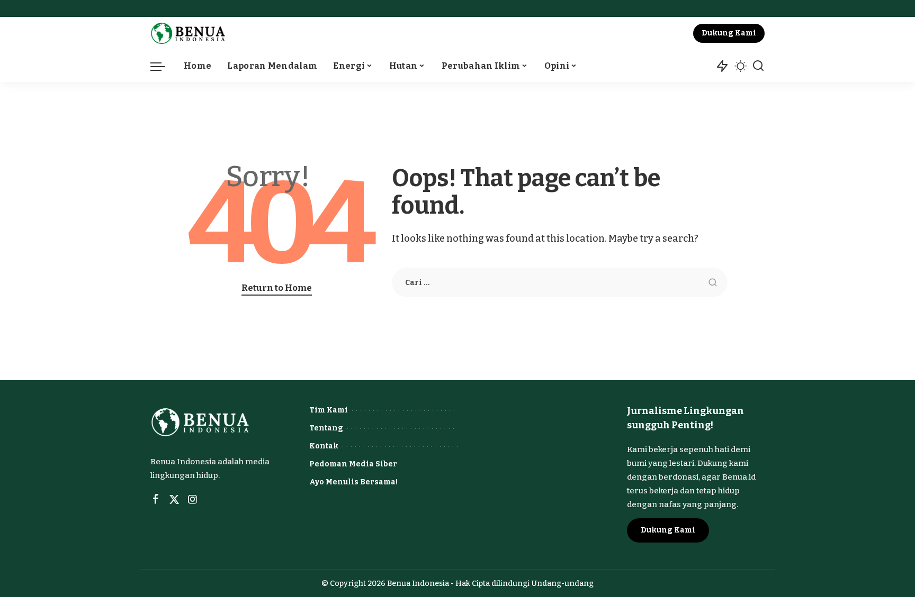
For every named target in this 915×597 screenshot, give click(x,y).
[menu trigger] (163, 66)
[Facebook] (155, 499)
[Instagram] (192, 499)
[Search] (758, 66)
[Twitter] (174, 499)
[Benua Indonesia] (188, 33)
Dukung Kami (729, 33)
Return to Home (276, 287)
